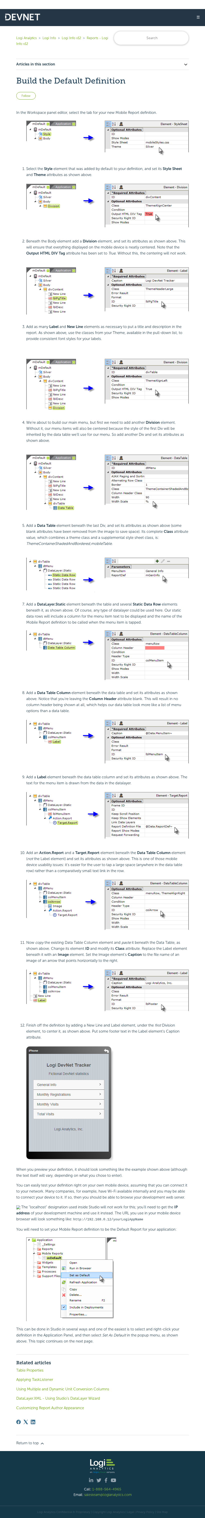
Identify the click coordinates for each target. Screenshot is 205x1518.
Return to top (28, 1443)
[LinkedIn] (33, 1422)
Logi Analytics (26, 38)
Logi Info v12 (71, 38)
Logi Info (49, 38)
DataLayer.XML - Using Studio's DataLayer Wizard (58, 1398)
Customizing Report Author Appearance (50, 1408)
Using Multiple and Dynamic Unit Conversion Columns (62, 1389)
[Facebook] (18, 1422)
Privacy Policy (145, 1512)
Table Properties (30, 1370)
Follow (26, 96)
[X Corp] (26, 1422)
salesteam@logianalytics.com (108, 1494)
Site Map (162, 1512)
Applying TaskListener (34, 1379)
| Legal (130, 1512)
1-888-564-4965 (106, 1489)
